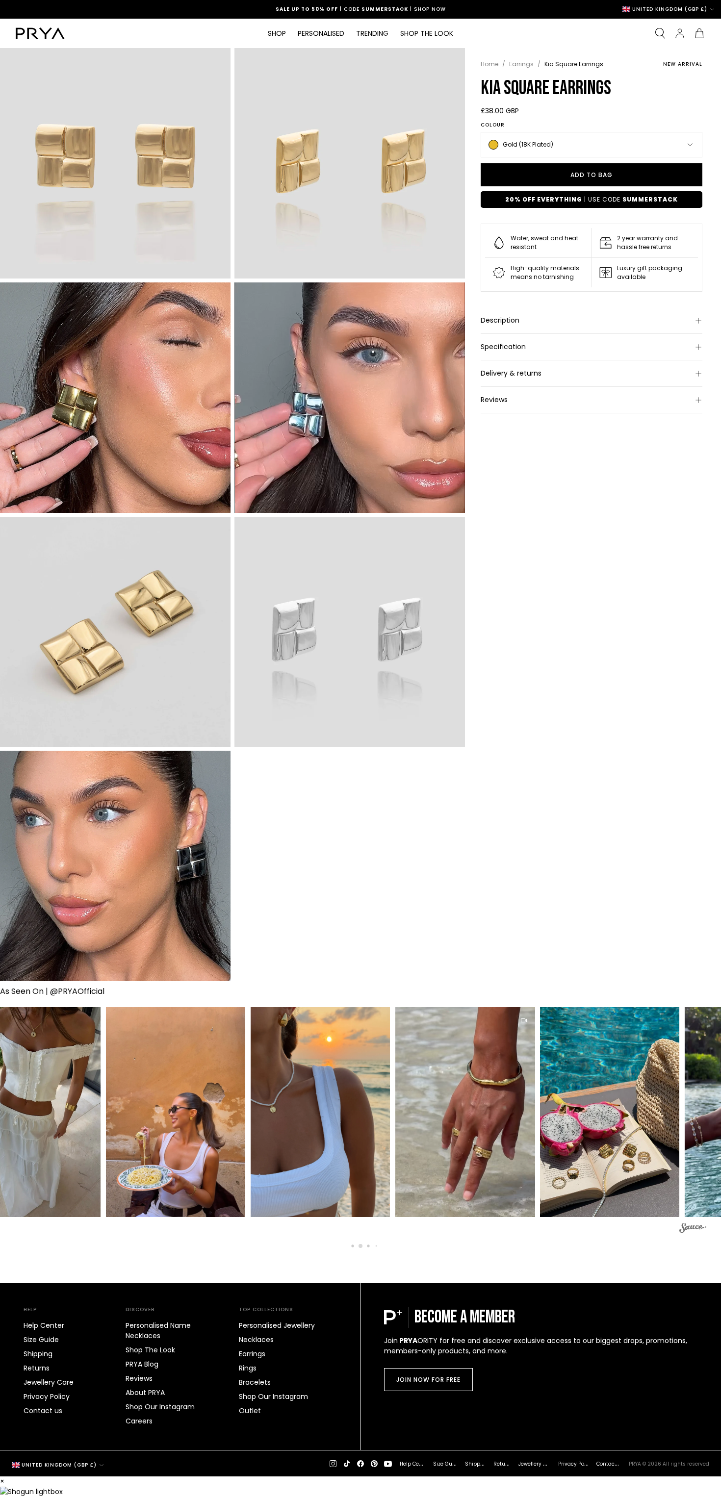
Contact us (43, 1411)
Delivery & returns (511, 373)
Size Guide (41, 1340)
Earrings (521, 64)
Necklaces (256, 1340)
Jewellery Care (49, 1382)
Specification (503, 347)
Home (489, 64)
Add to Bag (591, 175)
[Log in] (680, 33)
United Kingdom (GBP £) (669, 9)
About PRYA (145, 1392)
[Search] (660, 33)
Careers (139, 1421)
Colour (493, 125)
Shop (277, 33)
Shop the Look (426, 33)
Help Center (44, 1325)
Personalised (321, 33)
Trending (372, 33)
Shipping (38, 1354)
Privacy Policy (47, 1396)
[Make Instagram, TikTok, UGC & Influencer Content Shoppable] (692, 1229)
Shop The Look (150, 1350)
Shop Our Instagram (160, 1407)
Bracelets (255, 1382)
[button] (166, 1112)
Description (500, 320)
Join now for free (428, 1379)
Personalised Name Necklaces (158, 1330)
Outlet (250, 1411)
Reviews (494, 400)
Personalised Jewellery (277, 1325)
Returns (37, 1368)
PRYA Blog (142, 1364)
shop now (430, 9)
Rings (248, 1368)
